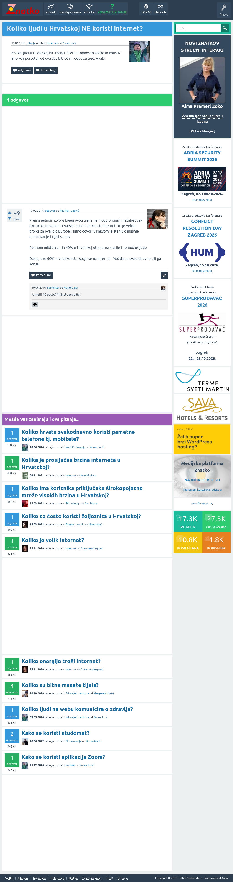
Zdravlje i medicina (77, 693)
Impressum (189, 489)
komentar (53, 287)
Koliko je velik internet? (53, 540)
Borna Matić (93, 741)
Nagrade (160, 12)
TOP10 (146, 12)
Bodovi (73, 878)
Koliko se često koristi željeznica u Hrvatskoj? (81, 516)
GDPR (109, 878)
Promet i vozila (75, 524)
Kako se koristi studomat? (55, 733)
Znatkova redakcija (210, 489)
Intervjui (23, 878)
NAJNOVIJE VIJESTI (202, 480)
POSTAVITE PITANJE (112, 12)
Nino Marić (95, 524)
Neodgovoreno (70, 12)
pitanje (31, 43)
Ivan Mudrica (88, 475)
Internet (52, 43)
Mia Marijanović (69, 210)
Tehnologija (73, 503)
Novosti (50, 12)
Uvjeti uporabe (91, 878)
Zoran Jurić (69, 43)
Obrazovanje (73, 741)
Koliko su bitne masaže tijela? (60, 685)
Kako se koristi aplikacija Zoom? (63, 757)
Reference (57, 878)
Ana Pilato (91, 503)
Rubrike (89, 12)
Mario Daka (71, 287)
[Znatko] (22, 9)
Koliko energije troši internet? (61, 661)
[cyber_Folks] (202, 453)
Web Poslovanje (75, 447)
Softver (70, 765)
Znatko (9, 878)
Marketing (39, 878)
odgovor (50, 210)
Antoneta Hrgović (92, 548)
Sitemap (123, 878)
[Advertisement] (87, 155)
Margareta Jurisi (104, 693)
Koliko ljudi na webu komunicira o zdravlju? (77, 709)
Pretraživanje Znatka (202, 503)
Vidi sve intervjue (202, 131)
